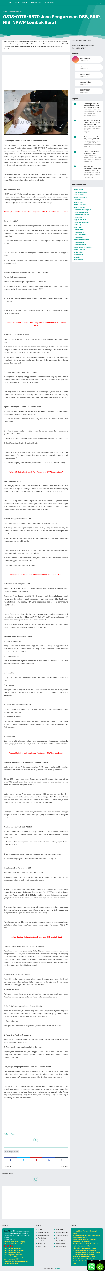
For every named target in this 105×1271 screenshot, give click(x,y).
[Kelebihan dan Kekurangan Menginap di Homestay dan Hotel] (78, 169)
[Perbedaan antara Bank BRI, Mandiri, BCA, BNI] (78, 140)
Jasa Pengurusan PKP (62, 1232)
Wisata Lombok (61, 1246)
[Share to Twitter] (23, 1159)
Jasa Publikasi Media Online (44, 1235)
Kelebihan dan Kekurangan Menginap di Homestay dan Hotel (92, 168)
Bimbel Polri (49, 2)
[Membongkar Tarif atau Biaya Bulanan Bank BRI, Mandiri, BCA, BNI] (78, 123)
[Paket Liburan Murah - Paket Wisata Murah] (3, 2)
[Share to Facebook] (10, 1159)
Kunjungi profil (84, 60)
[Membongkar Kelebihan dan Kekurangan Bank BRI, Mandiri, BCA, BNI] (78, 106)
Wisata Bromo (60, 1244)
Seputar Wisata (61, 1241)
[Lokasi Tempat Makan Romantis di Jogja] (78, 154)
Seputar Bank (42, 1241)
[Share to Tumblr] (61, 1159)
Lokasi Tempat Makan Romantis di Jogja (91, 152)
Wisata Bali (41, 1244)
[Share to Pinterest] (36, 1159)
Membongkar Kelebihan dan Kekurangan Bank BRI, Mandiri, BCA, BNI (92, 106)
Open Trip (25, 2)
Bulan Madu (59, 1229)
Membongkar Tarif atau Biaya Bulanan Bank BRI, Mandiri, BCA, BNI (92, 122)
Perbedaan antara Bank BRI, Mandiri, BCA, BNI (92, 138)
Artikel (16, 2)
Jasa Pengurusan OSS (12, 1152)
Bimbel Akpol (35, 2)
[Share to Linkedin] (48, 1159)
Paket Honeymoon (62, 1235)
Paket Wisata (42, 1238)
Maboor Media (57, 1268)
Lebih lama (64, 1166)
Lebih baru (8, 1166)
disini (13, 1239)
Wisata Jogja (42, 1246)
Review (58, 1238)
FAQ (10, 2)
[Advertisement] (36, 71)
